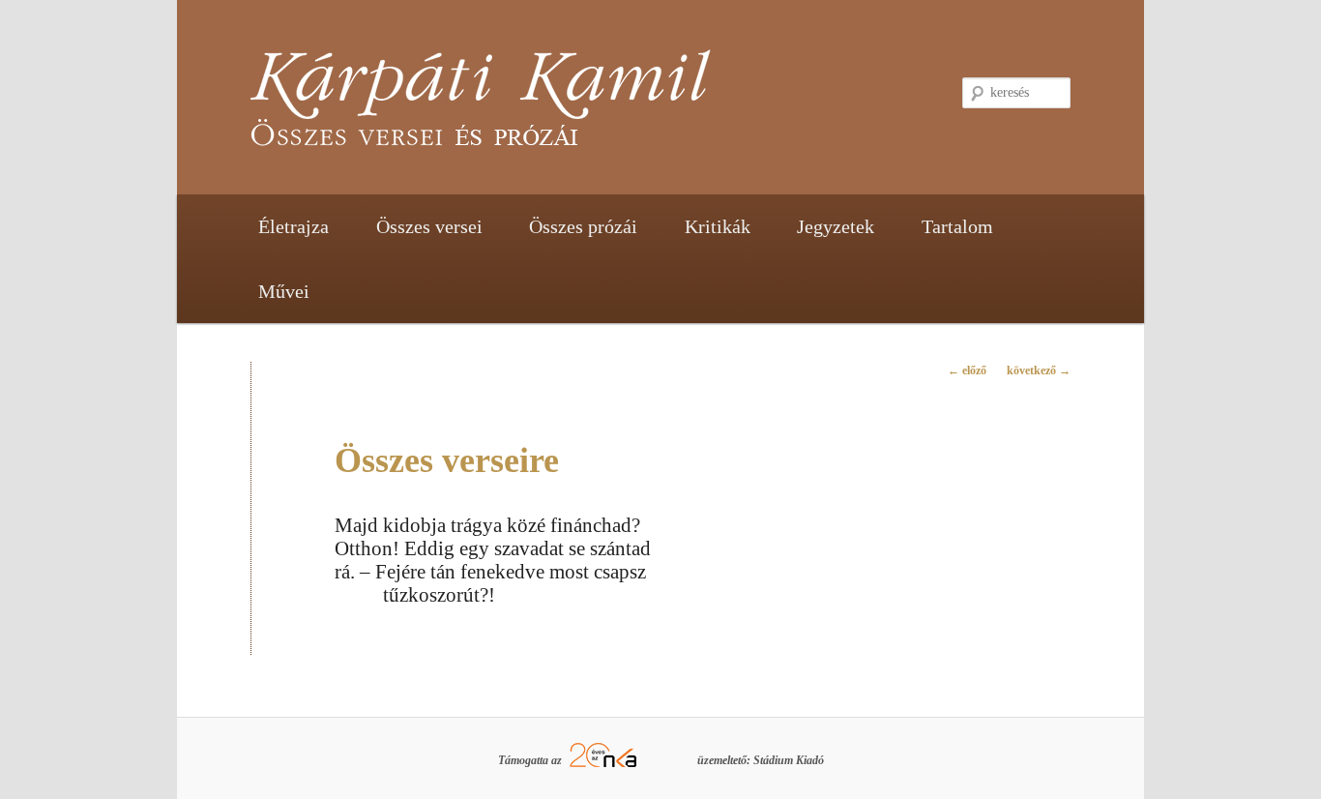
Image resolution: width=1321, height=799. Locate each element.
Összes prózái (583, 226)
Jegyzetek (835, 226)
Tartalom (957, 226)
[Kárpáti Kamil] (529, 107)
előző (967, 370)
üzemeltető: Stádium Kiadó (760, 760)
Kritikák (717, 226)
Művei (283, 291)
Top (1275, 753)
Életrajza (293, 226)
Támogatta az (531, 760)
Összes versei (429, 226)
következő (1039, 370)
